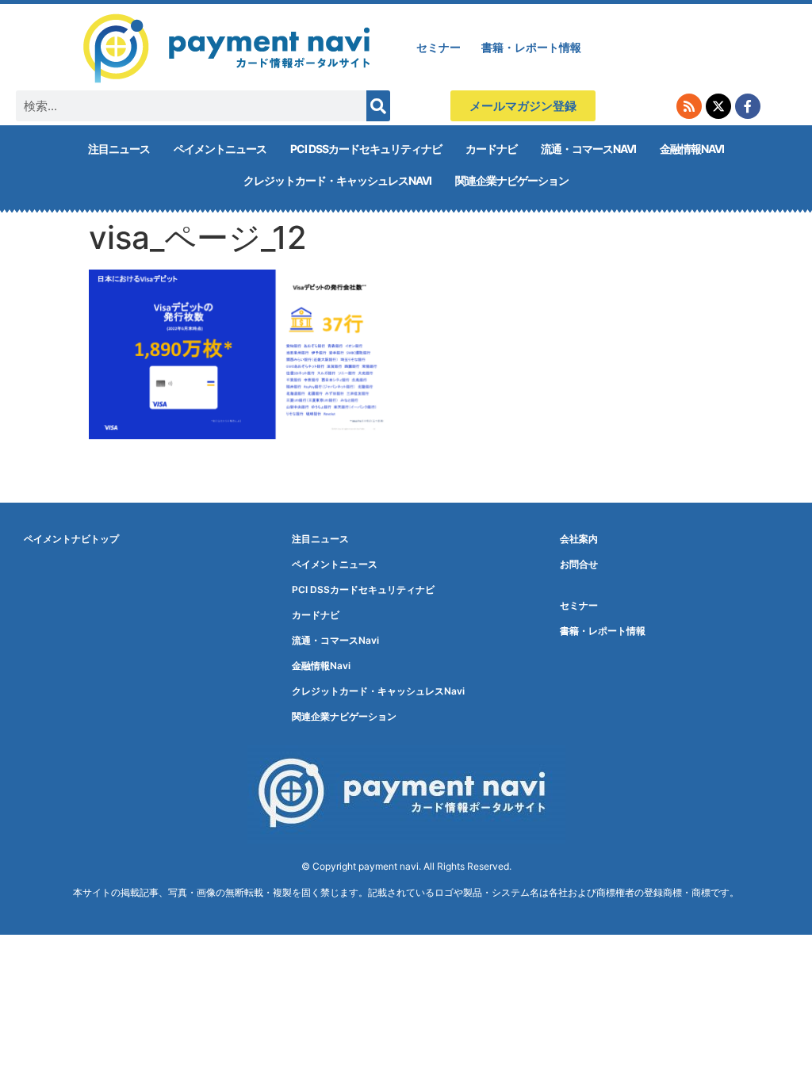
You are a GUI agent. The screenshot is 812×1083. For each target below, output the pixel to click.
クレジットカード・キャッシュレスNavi (337, 180)
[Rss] (689, 106)
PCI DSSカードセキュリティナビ (366, 148)
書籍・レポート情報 (531, 47)
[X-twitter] (718, 106)
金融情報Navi (692, 148)
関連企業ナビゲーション (512, 180)
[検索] (378, 105)
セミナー (438, 47)
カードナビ (491, 148)
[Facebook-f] (747, 106)
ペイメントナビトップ (71, 539)
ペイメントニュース (220, 148)
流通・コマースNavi (588, 148)
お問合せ (579, 564)
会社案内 (579, 539)
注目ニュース (119, 148)
